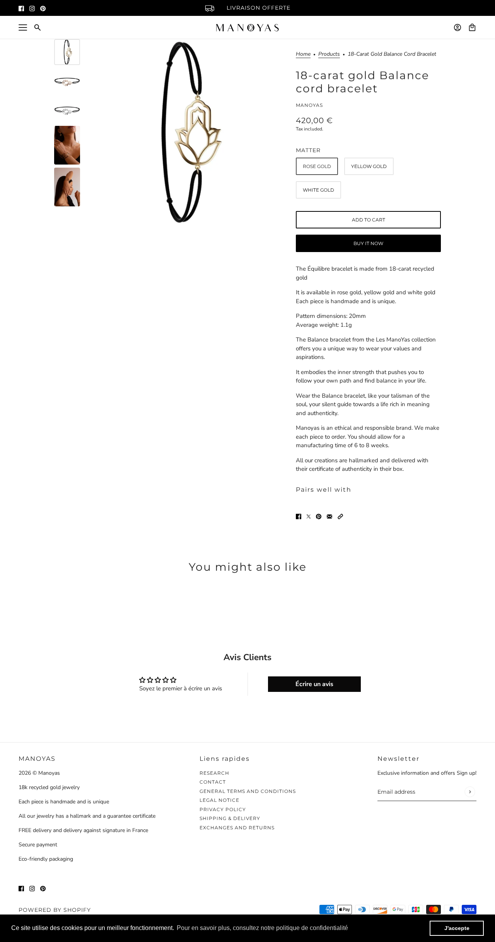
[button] (340, 516)
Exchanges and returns (237, 827)
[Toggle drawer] (23, 27)
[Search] (37, 27)
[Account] (457, 27)
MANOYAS (309, 105)
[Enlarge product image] (185, 132)
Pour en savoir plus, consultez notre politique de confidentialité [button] (262, 928)
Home (303, 54)
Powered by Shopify (55, 909)
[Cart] (472, 27)
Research (214, 773)
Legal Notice (219, 800)
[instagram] (32, 7)
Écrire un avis (314, 684)
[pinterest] (43, 7)
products (329, 54)
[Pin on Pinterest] (318, 516)
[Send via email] (329, 516)
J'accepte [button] (456, 928)
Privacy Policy (223, 809)
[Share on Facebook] (298, 516)
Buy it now (368, 243)
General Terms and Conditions (248, 791)
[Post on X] (309, 516)
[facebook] (21, 7)
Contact (213, 782)
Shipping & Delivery (230, 818)
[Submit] (469, 792)
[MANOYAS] (247, 27)
